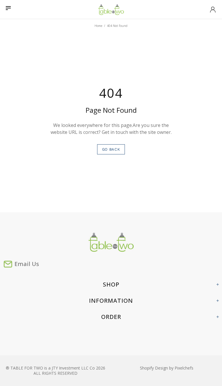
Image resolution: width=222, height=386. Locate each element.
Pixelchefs (184, 368)
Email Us (26, 264)
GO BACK (111, 149)
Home (98, 26)
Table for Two (111, 9)
